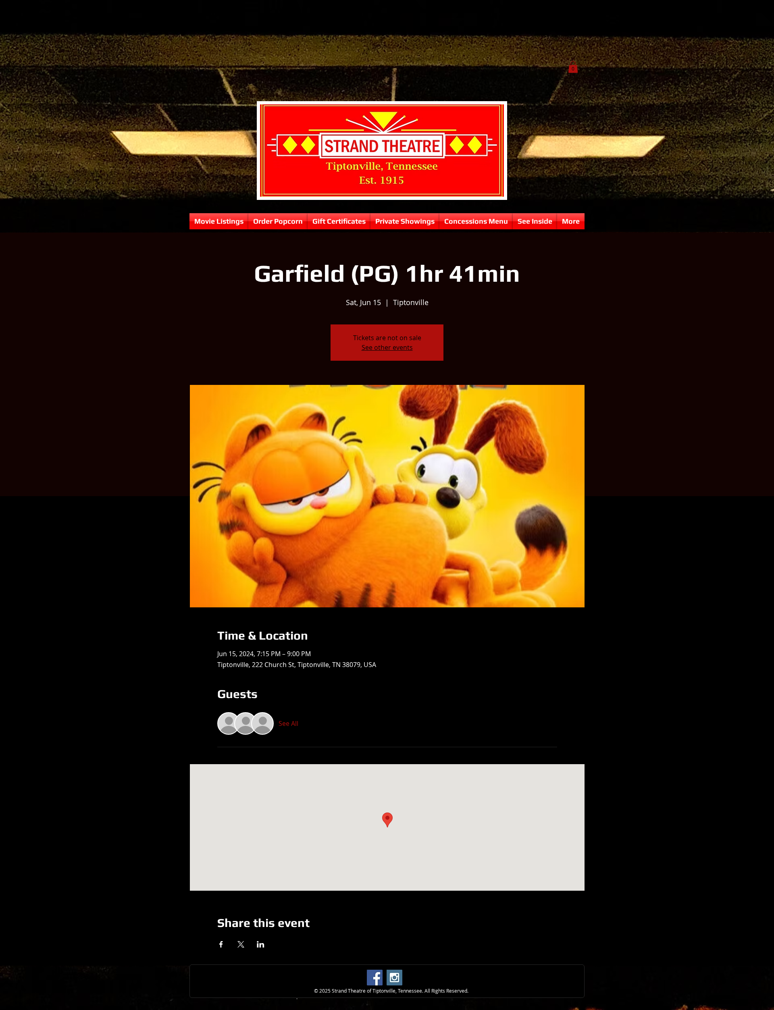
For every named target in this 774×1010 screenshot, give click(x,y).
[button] (573, 67)
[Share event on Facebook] (221, 944)
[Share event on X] (241, 944)
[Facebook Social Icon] (375, 977)
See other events (387, 347)
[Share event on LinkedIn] (260, 944)
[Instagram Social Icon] (394, 977)
